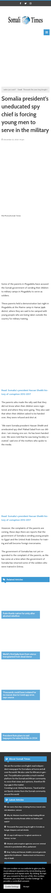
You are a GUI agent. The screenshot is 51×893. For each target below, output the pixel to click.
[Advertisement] (25, 60)
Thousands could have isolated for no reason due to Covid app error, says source (19, 695)
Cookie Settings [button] (12, 886)
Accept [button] (26, 886)
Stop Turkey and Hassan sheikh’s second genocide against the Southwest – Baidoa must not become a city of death (25, 855)
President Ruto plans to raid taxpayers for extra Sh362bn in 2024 (20, 736)
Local (15, 90)
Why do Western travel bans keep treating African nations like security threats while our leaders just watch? (24, 818)
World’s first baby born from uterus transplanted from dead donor (19, 655)
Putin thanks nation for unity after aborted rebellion (19, 614)
